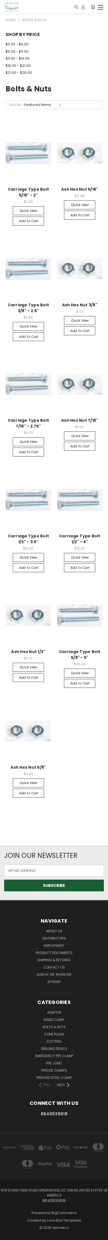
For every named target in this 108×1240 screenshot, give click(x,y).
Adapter (54, 1012)
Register (63, 974)
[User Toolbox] (83, 7)
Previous (9, 1234)
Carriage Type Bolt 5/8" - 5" (80, 654)
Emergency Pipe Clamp (54, 1056)
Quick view (28, 210)
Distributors (54, 938)
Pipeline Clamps (54, 1070)
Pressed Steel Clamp (54, 1077)
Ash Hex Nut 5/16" (79, 189)
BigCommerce (64, 1212)
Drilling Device (54, 1048)
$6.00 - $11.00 (17, 51)
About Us (54, 931)
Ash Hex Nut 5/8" (28, 767)
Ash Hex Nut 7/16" (79, 420)
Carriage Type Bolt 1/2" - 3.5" (28, 539)
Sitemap (54, 981)
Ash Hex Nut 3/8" (79, 305)
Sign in (43, 974)
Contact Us (54, 967)
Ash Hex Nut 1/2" (28, 651)
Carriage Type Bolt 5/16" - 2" (28, 192)
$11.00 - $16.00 (18, 58)
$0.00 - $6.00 (17, 44)
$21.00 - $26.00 (19, 72)
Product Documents (54, 952)
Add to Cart (28, 221)
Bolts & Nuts (54, 1027)
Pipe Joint (54, 1063)
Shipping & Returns (54, 960)
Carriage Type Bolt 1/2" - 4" (80, 539)
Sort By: (15, 104)
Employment (54, 945)
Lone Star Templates (64, 1220)
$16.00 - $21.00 (18, 65)
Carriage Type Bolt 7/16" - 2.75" (28, 423)
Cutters (54, 1041)
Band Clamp (54, 1019)
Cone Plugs (54, 1034)
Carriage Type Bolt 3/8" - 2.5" (28, 308)
